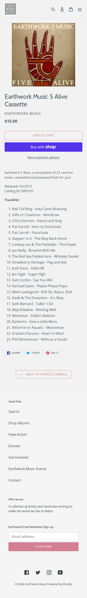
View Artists (17, 434)
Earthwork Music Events (27, 468)
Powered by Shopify (59, 584)
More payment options (43, 157)
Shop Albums (19, 423)
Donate (14, 446)
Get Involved (18, 457)
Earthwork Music (35, 584)
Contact (14, 480)
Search (13, 411)
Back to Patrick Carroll (47, 374)
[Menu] (79, 9)
